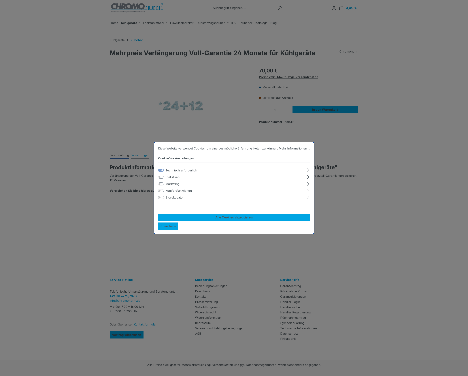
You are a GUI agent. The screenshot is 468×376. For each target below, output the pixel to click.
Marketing (172, 184)
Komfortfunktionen (178, 190)
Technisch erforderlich (181, 170)
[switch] (161, 177)
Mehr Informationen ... (294, 148)
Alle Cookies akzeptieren (234, 217)
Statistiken (172, 177)
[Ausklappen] (308, 169)
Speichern (168, 226)
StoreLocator (174, 197)
